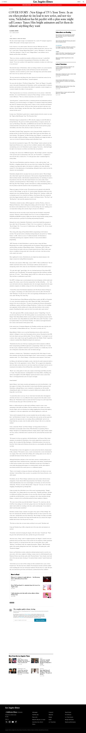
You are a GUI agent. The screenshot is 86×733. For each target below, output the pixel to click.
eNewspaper (35, 712)
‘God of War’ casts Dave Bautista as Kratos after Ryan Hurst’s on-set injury (23, 672)
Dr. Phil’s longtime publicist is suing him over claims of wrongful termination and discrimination (65, 68)
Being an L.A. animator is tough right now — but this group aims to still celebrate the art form (25, 578)
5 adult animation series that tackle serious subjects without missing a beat (25, 594)
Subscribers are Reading (63, 32)
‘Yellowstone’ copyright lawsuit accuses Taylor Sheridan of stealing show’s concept (45, 662)
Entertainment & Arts (21, 668)
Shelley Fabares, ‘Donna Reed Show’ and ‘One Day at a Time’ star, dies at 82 (24, 661)
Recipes (50, 717)
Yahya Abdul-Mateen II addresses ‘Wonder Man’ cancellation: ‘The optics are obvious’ (46, 672)
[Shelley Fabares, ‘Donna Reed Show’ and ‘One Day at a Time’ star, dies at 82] (12, 660)
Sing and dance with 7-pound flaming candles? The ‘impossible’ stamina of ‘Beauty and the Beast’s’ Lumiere (65, 36)
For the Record (68, 714)
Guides (50, 719)
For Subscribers (59, 45)
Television (12, 602)
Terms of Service (28, 614)
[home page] (43, 1)
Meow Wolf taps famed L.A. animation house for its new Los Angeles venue (25, 586)
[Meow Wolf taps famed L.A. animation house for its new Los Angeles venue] (47, 587)
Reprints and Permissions (70, 722)
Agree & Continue (40, 620)
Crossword (51, 712)
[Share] (11, 36)
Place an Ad (34, 717)
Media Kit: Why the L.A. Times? (38, 719)
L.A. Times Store (52, 722)
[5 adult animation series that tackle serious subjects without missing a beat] (47, 595)
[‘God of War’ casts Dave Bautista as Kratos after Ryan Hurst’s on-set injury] (12, 670)
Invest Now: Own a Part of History (37, 723)
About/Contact (68, 712)
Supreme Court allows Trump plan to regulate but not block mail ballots (47, 5)
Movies (41, 658)
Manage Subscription (69, 719)
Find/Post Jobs (35, 714)
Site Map (6, 716)
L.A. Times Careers (69, 717)
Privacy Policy (21, 617)
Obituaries (19, 658)
